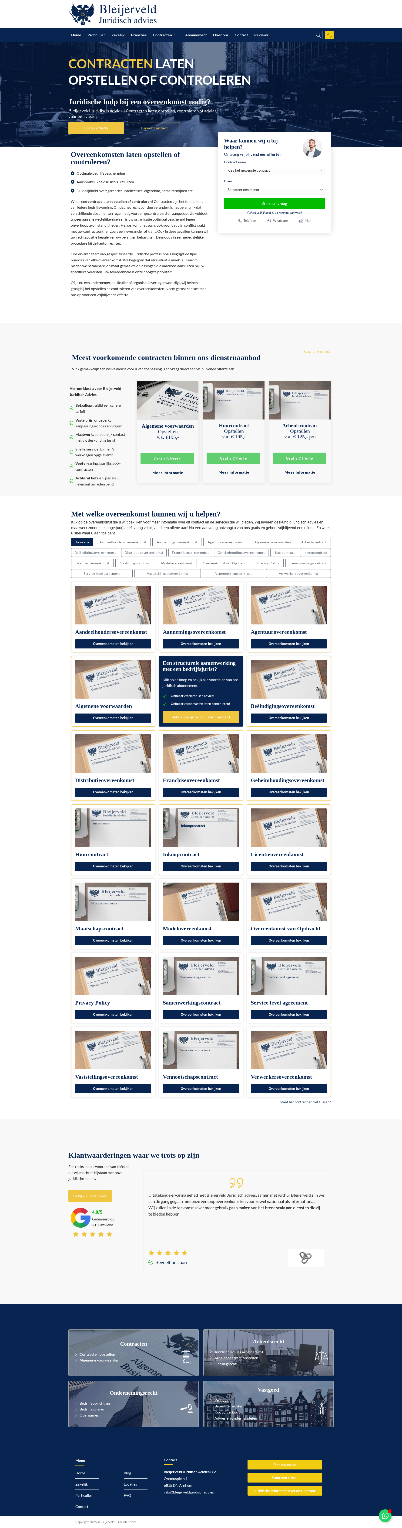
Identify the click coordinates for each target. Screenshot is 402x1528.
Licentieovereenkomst (92, 563)
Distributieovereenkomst (144, 552)
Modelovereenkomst (177, 563)
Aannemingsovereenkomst (177, 542)
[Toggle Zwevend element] (385, 1515)
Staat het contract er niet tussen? (305, 1102)
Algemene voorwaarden (273, 542)
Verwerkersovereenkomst (298, 573)
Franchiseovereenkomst (190, 552)
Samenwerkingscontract (308, 563)
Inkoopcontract (315, 552)
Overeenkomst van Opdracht (225, 563)
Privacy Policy (268, 563)
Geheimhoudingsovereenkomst (241, 552)
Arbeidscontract (313, 542)
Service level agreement (102, 573)
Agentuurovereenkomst (226, 542)
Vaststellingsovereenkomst (167, 573)
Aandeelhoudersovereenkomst (123, 542)
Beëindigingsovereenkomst (95, 552)
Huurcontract (284, 552)
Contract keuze (235, 162)
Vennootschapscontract (233, 573)
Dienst (229, 181)
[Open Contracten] (176, 35)
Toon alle (82, 542)
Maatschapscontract (135, 563)
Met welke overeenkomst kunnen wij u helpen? (146, 514)
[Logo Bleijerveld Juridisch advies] (112, 14)
